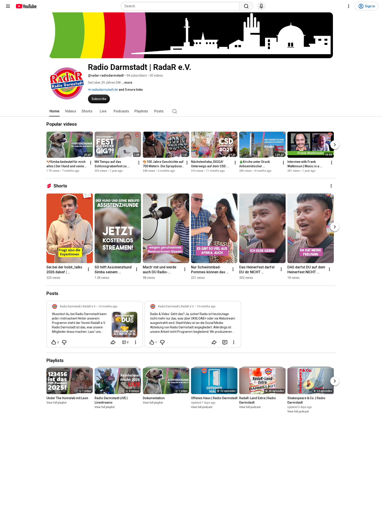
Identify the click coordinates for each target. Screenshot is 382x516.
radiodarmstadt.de (104, 89)
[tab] (54, 111)
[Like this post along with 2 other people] (53, 342)
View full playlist (56, 402)
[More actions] (90, 162)
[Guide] (8, 6)
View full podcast (201, 407)
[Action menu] (135, 342)
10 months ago (108, 306)
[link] (94, 325)
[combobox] (181, 6)
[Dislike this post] (64, 342)
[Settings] (348, 6)
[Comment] (224, 342)
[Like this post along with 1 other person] (151, 342)
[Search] (246, 6)
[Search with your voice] (261, 6)
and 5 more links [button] (131, 89)
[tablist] (191, 111)
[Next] (334, 144)
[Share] (113, 342)
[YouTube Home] (26, 6)
